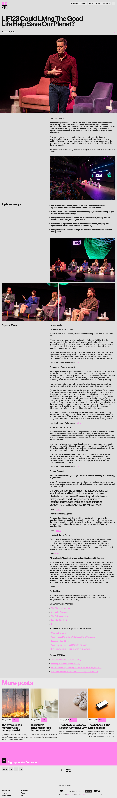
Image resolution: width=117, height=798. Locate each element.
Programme (74, 3)
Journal (91, 3)
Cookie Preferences (102, 795)
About (98, 3)
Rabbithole (82, 795)
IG (16, 769)
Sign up (5, 769)
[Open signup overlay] (58, 753)
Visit (22, 795)
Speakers (83, 3)
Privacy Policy (70, 795)
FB (11, 769)
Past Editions (106, 3)
